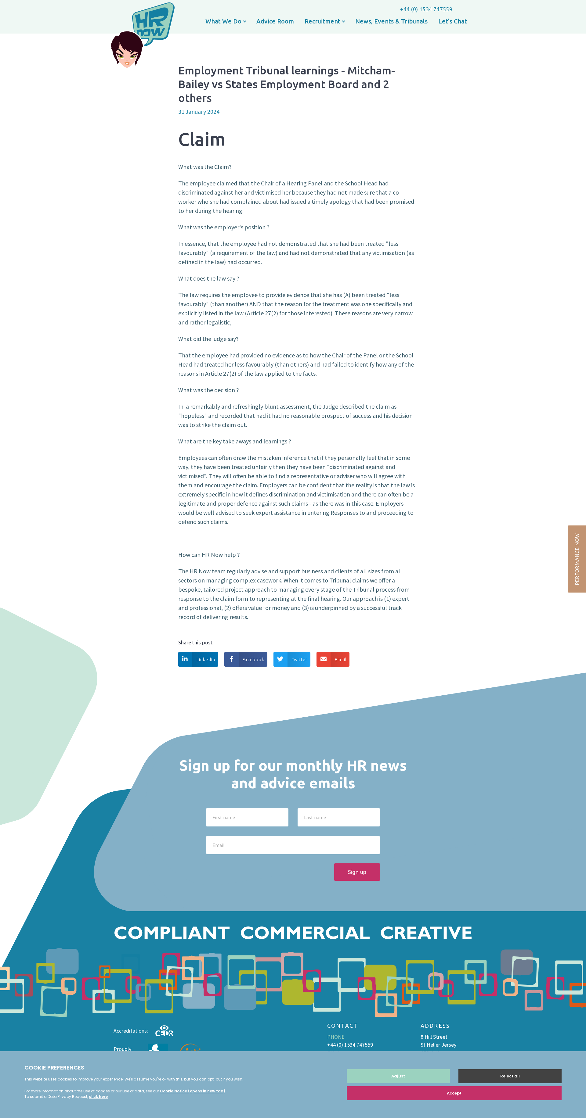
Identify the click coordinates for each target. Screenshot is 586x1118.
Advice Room (275, 21)
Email (340, 659)
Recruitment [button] (323, 21)
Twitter (299, 659)
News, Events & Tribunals (391, 21)
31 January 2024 (198, 111)
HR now (142, 36)
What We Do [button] (224, 21)
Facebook (253, 659)
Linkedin (206, 659)
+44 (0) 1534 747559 (426, 9)
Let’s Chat (452, 21)
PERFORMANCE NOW (577, 559)
